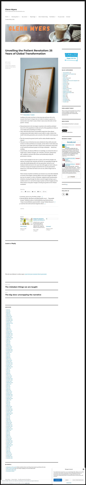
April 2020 (8, 389)
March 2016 (8, 452)
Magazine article (66, 91)
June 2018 (8, 417)
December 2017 (9, 425)
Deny (66, 480)
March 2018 (8, 421)
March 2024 (8, 329)
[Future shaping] (26, 221)
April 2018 (8, 419)
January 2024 (9, 332)
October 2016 (9, 443)
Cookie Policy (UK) (9, 19)
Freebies (64, 82)
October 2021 (8, 365)
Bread (64, 76)
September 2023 (9, 337)
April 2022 (8, 357)
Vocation (64, 101)
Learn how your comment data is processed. (36, 274)
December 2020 (9, 378)
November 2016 (9, 442)
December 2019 (9, 394)
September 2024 (9, 323)
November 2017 (9, 426)
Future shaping (23, 226)
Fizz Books (52, 16)
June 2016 (8, 448)
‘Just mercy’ (48, 226)
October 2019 (9, 397)
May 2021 (8, 372)
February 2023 (9, 346)
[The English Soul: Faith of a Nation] (63, 159)
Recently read (71, 142)
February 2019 (9, 406)
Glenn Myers (11, 9)
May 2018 (8, 418)
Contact (68, 16)
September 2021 (9, 366)
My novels (24, 16)
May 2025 (8, 312)
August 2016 (8, 446)
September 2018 (9, 413)
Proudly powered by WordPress (24, 479)
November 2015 (9, 458)
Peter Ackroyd (68, 160)
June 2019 (8, 402)
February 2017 (9, 438)
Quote (64, 95)
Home (6, 16)
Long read (65, 89)
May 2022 (8, 356)
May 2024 (8, 327)
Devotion (65, 79)
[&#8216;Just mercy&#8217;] (52, 221)
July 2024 (8, 324)
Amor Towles (68, 165)
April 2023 (8, 344)
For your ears (61, 16)
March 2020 (8, 390)
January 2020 (9, 393)
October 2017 (8, 427)
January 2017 (8, 439)
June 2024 (8, 325)
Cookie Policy (68, 482)
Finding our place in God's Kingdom (70, 80)
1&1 (66, 184)
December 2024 (9, 319)
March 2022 (8, 358)
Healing (64, 86)
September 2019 (9, 398)
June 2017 (8, 432)
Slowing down (15, 16)
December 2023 (9, 333)
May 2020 (8, 387)
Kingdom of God (8, 66)
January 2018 (8, 423)
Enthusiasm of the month (11, 467)
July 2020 (8, 385)
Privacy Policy (14, 479)
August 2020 (8, 384)
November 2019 (9, 395)
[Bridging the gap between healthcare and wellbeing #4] (39, 225)
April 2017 (8, 435)
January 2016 (8, 455)
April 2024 (8, 328)
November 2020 (9, 380)
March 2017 (8, 436)
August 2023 (8, 339)
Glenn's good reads (10, 468)
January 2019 (8, 407)
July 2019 (8, 401)
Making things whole (67, 92)
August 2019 (8, 399)
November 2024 (9, 320)
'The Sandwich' (66, 72)
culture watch (8, 65)
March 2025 (8, 315)
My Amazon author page (11, 469)
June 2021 (8, 370)
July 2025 (8, 309)
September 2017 (9, 428)
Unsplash (32, 114)
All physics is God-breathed (68, 74)
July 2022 (8, 353)
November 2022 (9, 350)
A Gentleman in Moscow (70, 164)
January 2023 (8, 348)
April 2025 (8, 313)
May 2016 (8, 450)
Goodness (13, 65)
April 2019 (8, 405)
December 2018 (9, 409)
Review (64, 96)
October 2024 (9, 321)
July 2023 (8, 340)
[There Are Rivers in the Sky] (63, 146)
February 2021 (9, 376)
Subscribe (65, 130)
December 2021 (9, 362)
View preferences (78, 480)
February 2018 (9, 422)
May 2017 (8, 434)
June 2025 (8, 311)
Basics (64, 75)
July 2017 (8, 431)
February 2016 (9, 454)
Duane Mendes (27, 114)
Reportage (32, 16)
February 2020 (9, 391)
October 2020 (9, 381)
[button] (83, 469)
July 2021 (8, 369)
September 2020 (9, 382)
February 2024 (9, 331)
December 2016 (9, 440)
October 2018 (8, 411)
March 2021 (8, 374)
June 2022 (8, 354)
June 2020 (8, 386)
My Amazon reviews (10, 471)
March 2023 (8, 345)
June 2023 (8, 341)
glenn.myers (7, 62)
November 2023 (9, 335)
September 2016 (9, 444)
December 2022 (9, 349)
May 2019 (8, 403)
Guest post (65, 84)
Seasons (64, 97)
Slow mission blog (43, 16)
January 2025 (9, 317)
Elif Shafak (67, 147)
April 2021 (8, 373)
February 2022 (9, 360)
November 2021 (9, 364)
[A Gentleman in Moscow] (63, 165)
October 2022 (9, 352)
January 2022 (9, 361)
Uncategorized (66, 100)
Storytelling (65, 99)
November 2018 (9, 410)
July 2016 (8, 447)
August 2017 (8, 430)
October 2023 (9, 336)
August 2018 (8, 414)
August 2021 (8, 368)
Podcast (64, 93)
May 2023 (8, 342)
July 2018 (8, 415)
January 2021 (8, 377)
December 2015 (9, 456)
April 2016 (8, 451)
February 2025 (9, 316)
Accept (58, 480)
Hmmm (64, 87)
